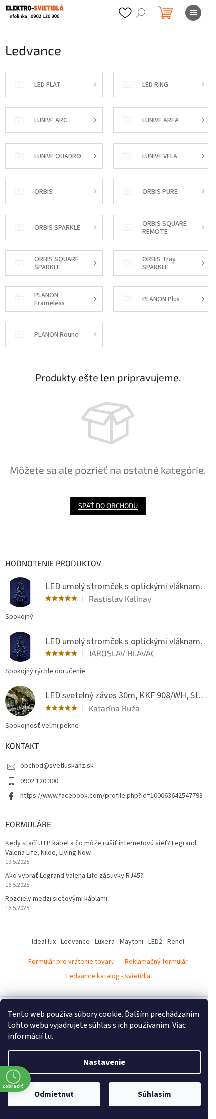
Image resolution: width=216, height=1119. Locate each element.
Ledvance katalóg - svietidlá (108, 976)
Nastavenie (104, 1062)
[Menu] (193, 13)
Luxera (105, 942)
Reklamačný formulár (156, 962)
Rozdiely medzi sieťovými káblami (56, 899)
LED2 (155, 942)
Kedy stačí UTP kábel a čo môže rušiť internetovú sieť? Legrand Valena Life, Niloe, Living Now (100, 848)
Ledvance (75, 942)
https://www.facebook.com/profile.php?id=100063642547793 (111, 796)
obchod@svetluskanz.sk (57, 766)
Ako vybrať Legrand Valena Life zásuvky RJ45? (74, 876)
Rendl (175, 942)
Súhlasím (154, 1094)
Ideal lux (44, 942)
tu (48, 1036)
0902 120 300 (39, 781)
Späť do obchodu (108, 505)
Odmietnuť (53, 1094)
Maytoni (131, 942)
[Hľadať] (141, 13)
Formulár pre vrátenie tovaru (71, 962)
